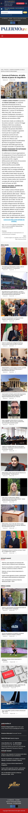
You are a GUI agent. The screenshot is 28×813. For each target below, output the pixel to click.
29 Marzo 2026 (11, 424)
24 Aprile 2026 (11, 295)
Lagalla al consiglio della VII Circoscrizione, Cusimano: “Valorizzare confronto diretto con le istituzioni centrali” (13, 448)
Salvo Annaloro (5, 661)
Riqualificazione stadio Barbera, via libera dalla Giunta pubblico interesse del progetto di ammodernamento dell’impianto (13, 293)
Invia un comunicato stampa (19, 18)
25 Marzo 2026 (11, 450)
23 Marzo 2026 (11, 501)
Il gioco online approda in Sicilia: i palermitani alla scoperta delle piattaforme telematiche (14, 576)
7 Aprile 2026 (11, 372)
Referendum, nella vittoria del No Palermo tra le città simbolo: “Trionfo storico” (14, 473)
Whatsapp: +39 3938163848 (14, 20)
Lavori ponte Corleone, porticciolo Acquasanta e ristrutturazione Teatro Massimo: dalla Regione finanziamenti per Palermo (14, 395)
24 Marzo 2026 (11, 475)
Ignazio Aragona (14, 738)
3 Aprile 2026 (11, 398)
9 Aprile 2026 (11, 345)
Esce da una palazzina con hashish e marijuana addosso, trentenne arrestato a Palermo (14, 567)
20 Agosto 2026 (11, 610)
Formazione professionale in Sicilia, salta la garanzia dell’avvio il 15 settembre (13, 267)
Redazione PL (5, 80)
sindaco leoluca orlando (7, 227)
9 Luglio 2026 (11, 269)
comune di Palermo (9, 224)
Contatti (10, 18)
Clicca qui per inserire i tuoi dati (6, 14)
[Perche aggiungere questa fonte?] (26, 3)
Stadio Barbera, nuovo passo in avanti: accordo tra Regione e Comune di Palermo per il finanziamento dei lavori (14, 369)
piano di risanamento (7, 226)
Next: (15, 237)
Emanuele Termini (6, 687)
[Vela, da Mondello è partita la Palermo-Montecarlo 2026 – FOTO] (14, 700)
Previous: (13, 232)
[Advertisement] (14, 53)
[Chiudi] (3, 3)
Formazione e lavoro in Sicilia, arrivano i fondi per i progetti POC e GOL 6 (13, 550)
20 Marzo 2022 (12, 80)
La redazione (5, 18)
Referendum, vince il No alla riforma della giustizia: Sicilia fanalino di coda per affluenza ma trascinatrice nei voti (14, 525)
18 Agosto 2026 (12, 713)
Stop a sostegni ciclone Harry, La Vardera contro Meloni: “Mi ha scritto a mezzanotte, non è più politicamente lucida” (13, 421)
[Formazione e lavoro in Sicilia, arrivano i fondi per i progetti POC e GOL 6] (14, 539)
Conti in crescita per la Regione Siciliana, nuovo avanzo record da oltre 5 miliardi (12, 343)
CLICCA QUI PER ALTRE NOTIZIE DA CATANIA (14, 220)
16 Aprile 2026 (11, 320)
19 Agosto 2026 (13, 687)
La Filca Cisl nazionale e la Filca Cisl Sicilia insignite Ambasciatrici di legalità (12, 318)
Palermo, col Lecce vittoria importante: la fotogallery (12, 572)
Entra (25, 12)
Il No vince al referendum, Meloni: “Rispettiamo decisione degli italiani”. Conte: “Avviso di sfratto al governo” (13, 499)
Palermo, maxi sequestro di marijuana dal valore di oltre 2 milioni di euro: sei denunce (13, 563)
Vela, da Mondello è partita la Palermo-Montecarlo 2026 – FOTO (12, 580)
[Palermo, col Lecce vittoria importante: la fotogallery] (14, 649)
